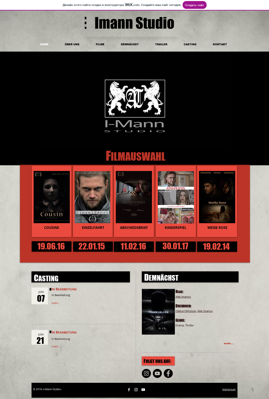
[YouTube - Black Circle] (157, 373)
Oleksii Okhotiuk (185, 311)
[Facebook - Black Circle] (168, 373)
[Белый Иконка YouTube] (143, 389)
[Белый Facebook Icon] (129, 389)
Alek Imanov (205, 311)
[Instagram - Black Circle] (146, 373)
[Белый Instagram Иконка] (136, 389)
